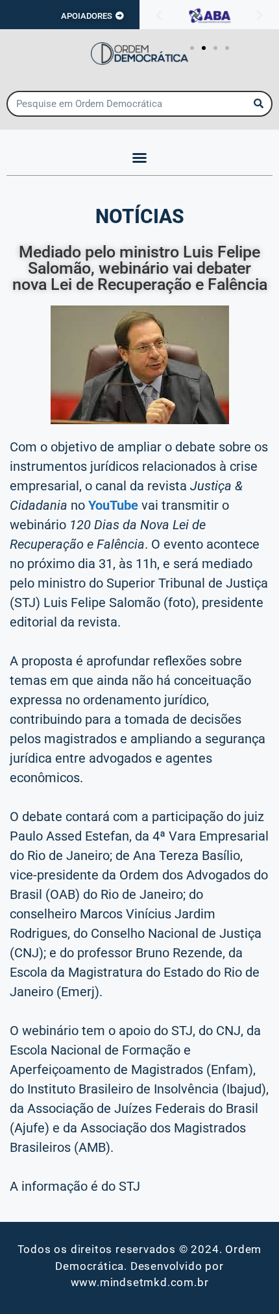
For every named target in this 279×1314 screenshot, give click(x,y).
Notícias (139, 216)
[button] (158, 15)
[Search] (258, 103)
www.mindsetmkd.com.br (140, 1282)
